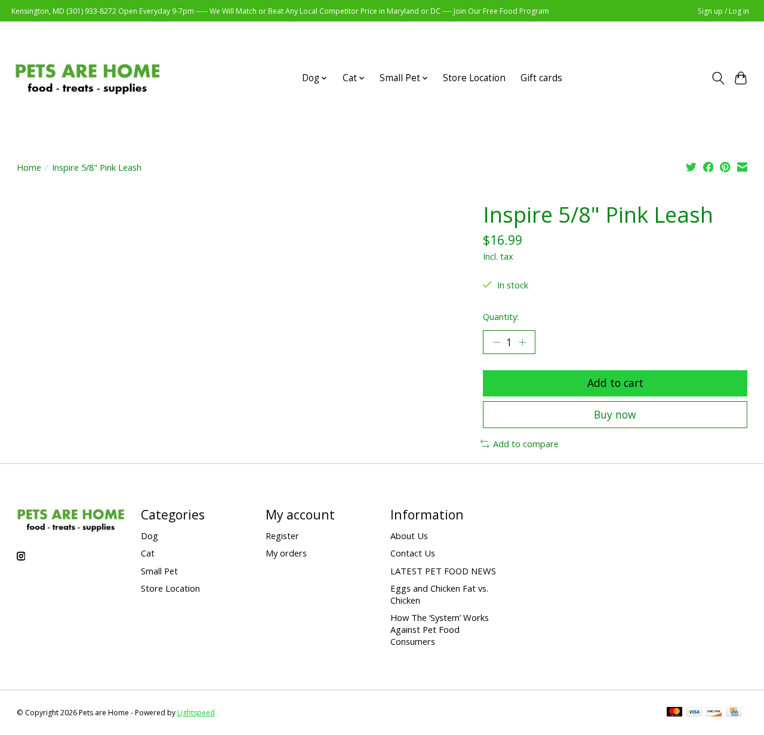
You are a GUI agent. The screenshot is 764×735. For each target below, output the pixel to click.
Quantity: (501, 316)
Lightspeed (196, 713)
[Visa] (694, 713)
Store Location (474, 78)
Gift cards (541, 78)
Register (282, 536)
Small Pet (159, 571)
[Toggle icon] (717, 78)
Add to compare (526, 444)
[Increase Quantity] (522, 342)
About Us (409, 536)
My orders (286, 553)
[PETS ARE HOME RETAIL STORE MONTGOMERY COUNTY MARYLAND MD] (87, 78)
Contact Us (412, 553)
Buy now (615, 414)
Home (29, 167)
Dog (149, 536)
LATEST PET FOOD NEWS (443, 571)
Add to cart (615, 383)
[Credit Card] (733, 713)
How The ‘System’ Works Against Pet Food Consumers (439, 629)
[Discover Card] (714, 713)
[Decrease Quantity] (496, 342)
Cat (148, 553)
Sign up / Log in (723, 11)
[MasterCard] (674, 713)
